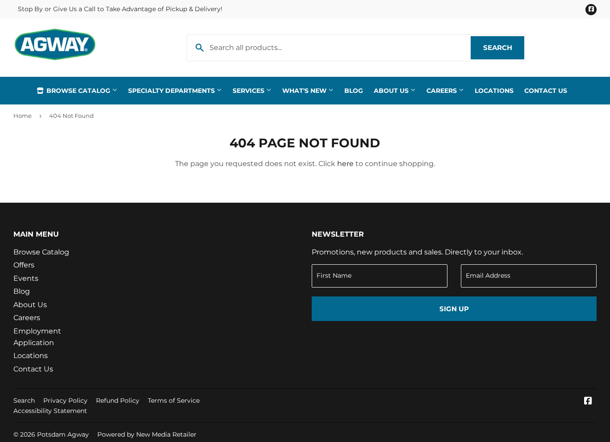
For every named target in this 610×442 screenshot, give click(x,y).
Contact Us (545, 90)
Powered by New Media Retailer (146, 434)
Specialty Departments (172, 90)
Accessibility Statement (50, 410)
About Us (392, 90)
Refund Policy (117, 400)
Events (25, 278)
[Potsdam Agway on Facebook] (588, 401)
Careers (442, 90)
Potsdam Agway (63, 434)
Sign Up (454, 308)
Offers (23, 265)
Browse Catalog (78, 90)
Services (249, 90)
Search (503, 47)
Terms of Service (174, 400)
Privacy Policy (65, 400)
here (345, 163)
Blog (353, 90)
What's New (305, 90)
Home (22, 115)
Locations (494, 90)
